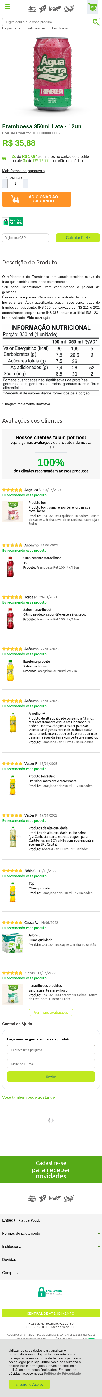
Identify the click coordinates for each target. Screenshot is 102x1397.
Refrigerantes (36, 28)
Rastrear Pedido (29, 1220)
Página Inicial (12, 28)
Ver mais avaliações (51, 1012)
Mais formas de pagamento (23, 171)
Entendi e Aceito (29, 1384)
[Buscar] (95, 22)
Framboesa (60, 28)
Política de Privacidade (62, 1373)
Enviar (51, 1077)
